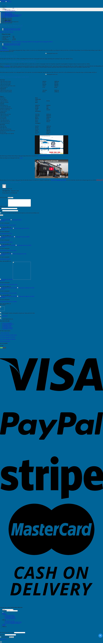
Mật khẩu (2, 634)
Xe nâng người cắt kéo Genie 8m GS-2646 (8, 284)
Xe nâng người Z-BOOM (10, 10)
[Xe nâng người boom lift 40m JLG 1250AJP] (11, 28)
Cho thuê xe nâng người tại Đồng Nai (7, 339)
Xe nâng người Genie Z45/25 (6, 233)
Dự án (3, 5)
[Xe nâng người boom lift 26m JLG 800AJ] (17, 296)
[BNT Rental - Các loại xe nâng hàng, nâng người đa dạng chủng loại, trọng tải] (5, 1)
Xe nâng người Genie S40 (5, 259)
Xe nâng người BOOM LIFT (10, 11)
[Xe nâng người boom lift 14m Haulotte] (10, 219)
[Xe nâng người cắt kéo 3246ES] (14, 236)
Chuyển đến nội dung (4, 0)
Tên (0, 208)
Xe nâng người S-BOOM (47, 41)
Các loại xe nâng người (16, 41)
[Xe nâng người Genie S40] (13, 253)
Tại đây (21, 157)
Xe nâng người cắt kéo (7, 325)
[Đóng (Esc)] (0, 641)
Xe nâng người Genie (37, 41)
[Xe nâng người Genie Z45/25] (14, 228)
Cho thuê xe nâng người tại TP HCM (7, 337)
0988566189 (4, 316)
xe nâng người (7, 66)
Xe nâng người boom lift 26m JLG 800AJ (8, 301)
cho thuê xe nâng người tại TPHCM (58, 180)
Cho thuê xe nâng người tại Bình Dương (13, 14)
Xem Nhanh (2, 220)
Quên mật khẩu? (3, 639)
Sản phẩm (4, 6)
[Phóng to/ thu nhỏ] (1, 641)
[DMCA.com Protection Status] (3, 348)
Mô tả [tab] (3, 47)
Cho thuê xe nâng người (5, 341)
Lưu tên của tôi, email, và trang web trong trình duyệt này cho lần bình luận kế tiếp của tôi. (20, 212)
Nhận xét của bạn (4, 206)
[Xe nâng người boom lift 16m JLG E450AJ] (11, 29)
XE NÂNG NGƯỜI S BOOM (44, 155)
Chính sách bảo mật (5, 332)
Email (1, 210)
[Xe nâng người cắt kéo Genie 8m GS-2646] (15, 279)
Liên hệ (3, 625)
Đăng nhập (11, 637)
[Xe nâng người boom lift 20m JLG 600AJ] (17, 287)
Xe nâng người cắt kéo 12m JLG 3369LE (8, 250)
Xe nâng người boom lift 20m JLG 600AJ (8, 293)
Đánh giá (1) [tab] (4, 48)
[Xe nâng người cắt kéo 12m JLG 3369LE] (15, 245)
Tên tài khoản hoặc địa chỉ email (7, 632)
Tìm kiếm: (4, 9)
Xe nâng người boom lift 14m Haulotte (8, 225)
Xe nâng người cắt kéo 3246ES (6, 242)
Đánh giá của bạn (4, 197)
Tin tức (3, 624)
